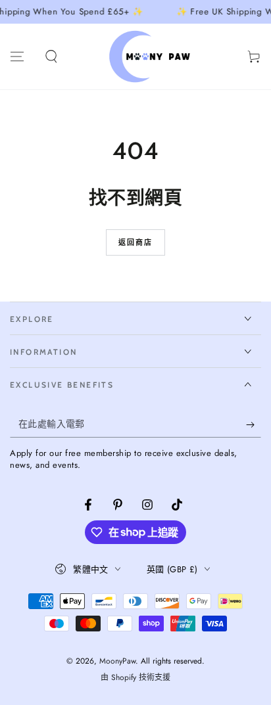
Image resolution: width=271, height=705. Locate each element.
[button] (51, 56)
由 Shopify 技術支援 (135, 677)
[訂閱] (253, 424)
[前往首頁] (153, 56)
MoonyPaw (117, 661)
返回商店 (135, 242)
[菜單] (17, 56)
